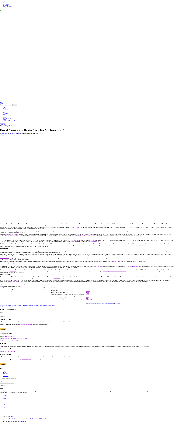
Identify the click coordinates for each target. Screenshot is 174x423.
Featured (2, 124)
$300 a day (7, 235)
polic (113, 303)
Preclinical (5, 108)
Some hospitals (60, 269)
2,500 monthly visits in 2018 (109, 271)
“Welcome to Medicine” (8, 306)
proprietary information (83, 230)
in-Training (11, 416)
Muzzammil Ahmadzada (14, 133)
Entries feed (5, 373)
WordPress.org (6, 376)
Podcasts (4, 119)
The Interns (5, 5)
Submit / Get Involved (7, 6)
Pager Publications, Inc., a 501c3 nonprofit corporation (39, 418)
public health (117, 303)
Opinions (5, 111)
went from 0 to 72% (140, 245)
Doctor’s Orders (6, 115)
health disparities (108, 303)
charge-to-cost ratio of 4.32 (76, 240)
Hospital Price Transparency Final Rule (86, 235)
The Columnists (6, 4)
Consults (4, 117)
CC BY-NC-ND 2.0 (15, 283)
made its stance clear (13, 281)
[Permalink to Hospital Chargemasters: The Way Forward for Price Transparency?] (45, 221)
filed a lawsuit (117, 276)
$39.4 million (100, 266)
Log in (4, 372)
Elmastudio (23, 421)
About (4, 1)
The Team (5, 2)
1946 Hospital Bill (8, 283)
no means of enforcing (134, 266)
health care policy (92, 303)
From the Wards (6, 109)
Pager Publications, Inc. (25, 324)
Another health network (120, 271)
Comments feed (6, 374)
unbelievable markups (115, 261)
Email (1, 312)
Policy (4, 112)
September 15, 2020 (10, 125)
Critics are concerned (4, 258)
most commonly (76, 227)
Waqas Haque (4, 133)
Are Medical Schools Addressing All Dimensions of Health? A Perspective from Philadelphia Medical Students (27, 305)
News (4, 107)
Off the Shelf (5, 113)
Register (4, 371)
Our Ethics (5, 7)
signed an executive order (12, 234)
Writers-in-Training (7, 118)
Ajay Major (11, 421)
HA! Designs (23, 283)
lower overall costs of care (93, 241)
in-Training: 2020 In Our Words (9, 120)
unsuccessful (57, 278)
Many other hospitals (108, 269)
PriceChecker (13, 271)
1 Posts (20, 286)
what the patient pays (139, 251)
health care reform (100, 303)
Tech (4, 114)
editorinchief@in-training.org (15, 418)
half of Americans (6, 243)
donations (34, 321)
